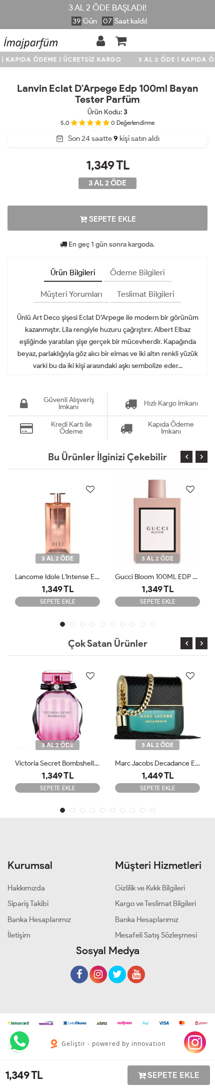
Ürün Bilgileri (73, 272)
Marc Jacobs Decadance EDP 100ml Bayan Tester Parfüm (157, 763)
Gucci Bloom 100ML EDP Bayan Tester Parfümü (157, 577)
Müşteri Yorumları (71, 294)
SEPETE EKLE (111, 219)
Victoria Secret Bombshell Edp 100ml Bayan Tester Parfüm (57, 763)
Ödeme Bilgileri (137, 272)
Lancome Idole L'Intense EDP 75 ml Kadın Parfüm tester (57, 577)
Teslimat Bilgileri (145, 294)
